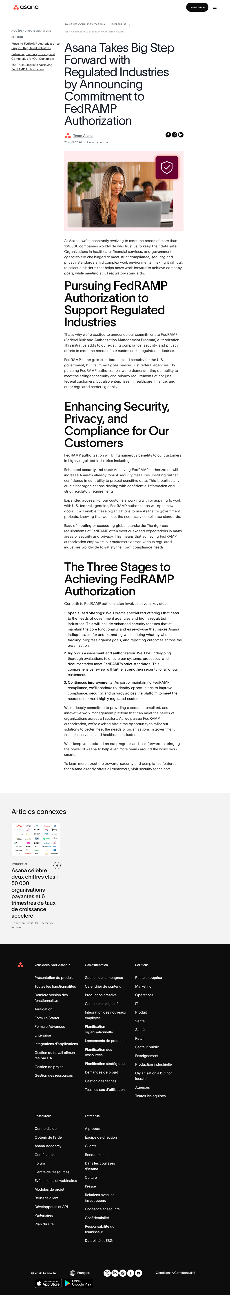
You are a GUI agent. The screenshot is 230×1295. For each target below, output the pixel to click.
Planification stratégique (105, 1064)
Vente (140, 1021)
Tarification (43, 1009)
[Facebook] (130, 1273)
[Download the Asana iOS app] (48, 1283)
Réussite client (46, 1198)
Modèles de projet (49, 1189)
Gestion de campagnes (104, 977)
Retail (139, 1038)
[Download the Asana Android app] (78, 1283)
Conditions (163, 1272)
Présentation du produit (54, 977)
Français (83, 1272)
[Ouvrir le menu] (214, 7)
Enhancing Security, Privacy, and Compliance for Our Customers (33, 56)
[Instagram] (122, 1273)
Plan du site (44, 1224)
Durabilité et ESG (99, 1240)
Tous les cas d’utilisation (105, 1089)
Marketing (143, 986)
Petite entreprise (148, 977)
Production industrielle (153, 1064)
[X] (107, 1273)
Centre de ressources (52, 1172)
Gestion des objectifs (102, 1004)
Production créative (101, 995)
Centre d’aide (46, 1128)
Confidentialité (97, 1218)
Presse (90, 1186)
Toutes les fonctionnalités (55, 986)
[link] (85, 25)
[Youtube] (138, 1273)
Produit (141, 1012)
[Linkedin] (115, 1273)
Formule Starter (47, 1018)
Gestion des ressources (54, 1075)
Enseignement (146, 1056)
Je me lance (197, 7)
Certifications (45, 1155)
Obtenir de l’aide (48, 1137)
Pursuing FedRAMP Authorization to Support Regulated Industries (35, 46)
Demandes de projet (101, 1072)
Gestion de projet (49, 1067)
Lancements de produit (104, 1041)
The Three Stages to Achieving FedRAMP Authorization (32, 67)
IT (136, 1004)
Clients (90, 1146)
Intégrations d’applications (56, 1044)
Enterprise (43, 1035)
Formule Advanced (50, 1026)
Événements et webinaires (56, 1181)
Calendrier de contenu (103, 986)
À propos (92, 1128)
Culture (91, 1177)
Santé (140, 1030)
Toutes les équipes (150, 1096)
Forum (40, 1163)
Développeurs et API (51, 1207)
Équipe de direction (101, 1137)
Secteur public (147, 1047)
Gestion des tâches (100, 1081)
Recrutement (95, 1155)
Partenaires (44, 1215)
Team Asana (83, 136)
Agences (142, 1087)
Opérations (144, 995)
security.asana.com (154, 769)
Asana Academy (48, 1146)
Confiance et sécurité (102, 1209)
